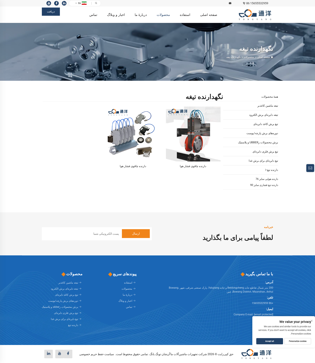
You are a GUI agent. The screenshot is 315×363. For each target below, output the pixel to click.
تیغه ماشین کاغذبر (267, 105)
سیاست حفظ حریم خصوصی (96, 354)
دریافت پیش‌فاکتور (51, 13)
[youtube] (48, 3)
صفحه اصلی (208, 15)
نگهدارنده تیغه (233, 57)
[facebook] (56, 3)
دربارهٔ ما (141, 15)
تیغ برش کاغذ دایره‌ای (265, 124)
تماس (93, 15)
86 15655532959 (257, 3)
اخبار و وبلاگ (116, 15)
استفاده (185, 15)
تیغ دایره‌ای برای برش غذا (263, 160)
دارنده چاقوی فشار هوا (193, 166)
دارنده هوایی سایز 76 (267, 179)
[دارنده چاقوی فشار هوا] (193, 133)
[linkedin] (64, 3)
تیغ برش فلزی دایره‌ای (265, 151)
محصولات (163, 15)
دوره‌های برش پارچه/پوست (262, 133)
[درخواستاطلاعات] (310, 168)
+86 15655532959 (262, 303)
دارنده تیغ (272, 170)
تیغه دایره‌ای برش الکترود (263, 114)
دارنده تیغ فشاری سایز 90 (264, 185)
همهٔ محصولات (269, 96)
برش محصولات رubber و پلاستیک (258, 142)
